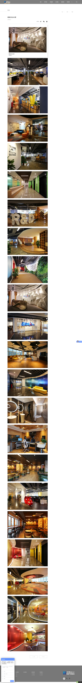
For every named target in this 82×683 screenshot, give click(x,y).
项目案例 (17, 672)
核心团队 (25, 672)
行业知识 (33, 673)
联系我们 (41, 672)
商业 (16, 676)
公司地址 (41, 673)
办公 (16, 673)
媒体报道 (33, 672)
